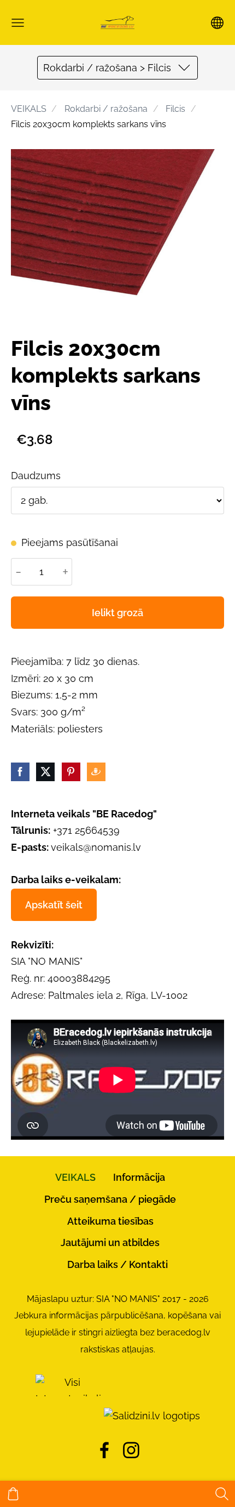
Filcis (175, 109)
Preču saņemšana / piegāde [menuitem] (110, 1199)
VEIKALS (28, 109)
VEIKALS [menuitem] (75, 1177)
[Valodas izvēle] (217, 23)
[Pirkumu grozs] (13, 1494)
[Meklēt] (222, 1494)
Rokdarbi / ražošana (106, 109)
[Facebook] (104, 1450)
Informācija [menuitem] (139, 1177)
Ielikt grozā (117, 612)
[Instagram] (131, 1450)
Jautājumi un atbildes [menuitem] (110, 1242)
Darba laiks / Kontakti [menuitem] (117, 1264)
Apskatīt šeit (54, 905)
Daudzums (36, 475)
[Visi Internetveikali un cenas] (68, 1415)
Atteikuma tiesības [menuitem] (110, 1221)
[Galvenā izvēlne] (18, 23)
